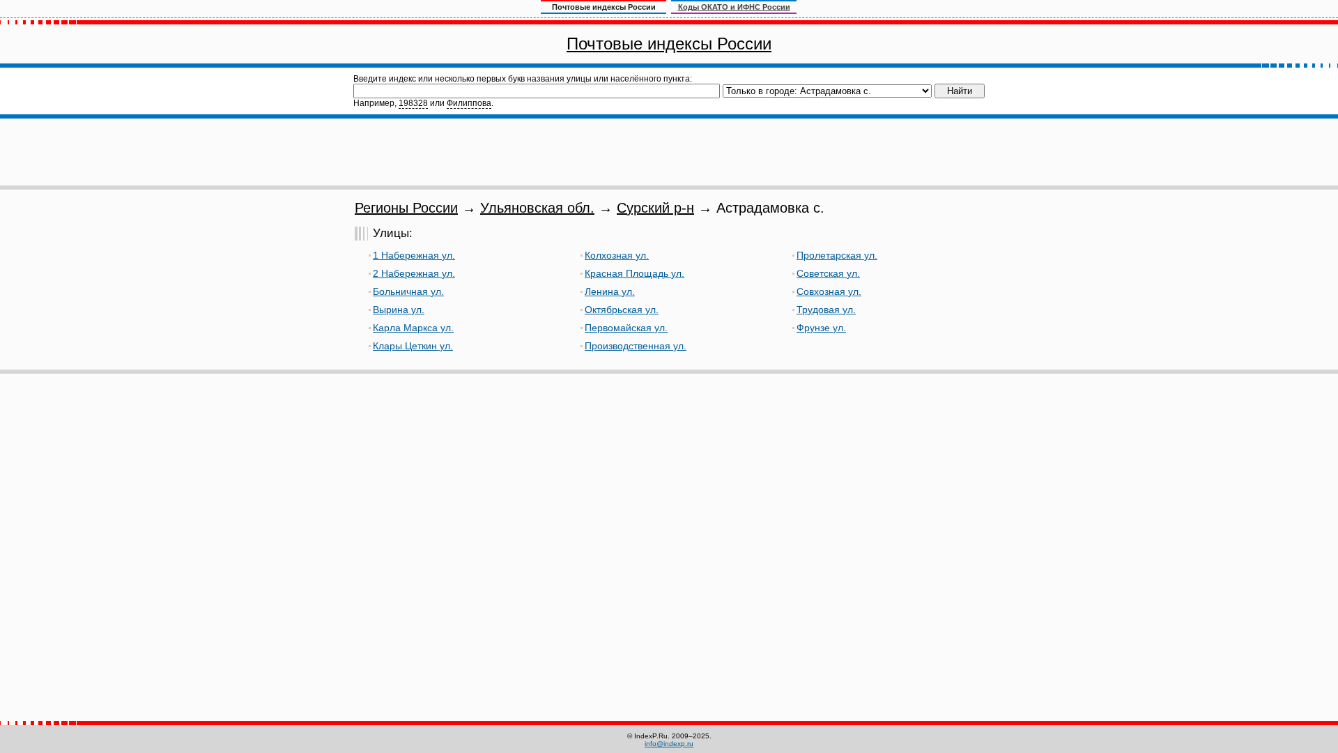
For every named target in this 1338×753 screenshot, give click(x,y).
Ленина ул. (610, 291)
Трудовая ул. (826, 309)
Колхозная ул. (617, 255)
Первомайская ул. (626, 327)
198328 (413, 103)
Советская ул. (828, 273)
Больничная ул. (408, 291)
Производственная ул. (635, 345)
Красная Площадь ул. (634, 273)
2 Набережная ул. (414, 273)
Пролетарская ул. (837, 255)
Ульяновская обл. (537, 207)
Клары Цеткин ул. (413, 345)
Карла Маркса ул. (413, 327)
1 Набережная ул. (414, 255)
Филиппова (469, 103)
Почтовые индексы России (669, 43)
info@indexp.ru (669, 743)
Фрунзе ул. (821, 327)
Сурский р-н (655, 207)
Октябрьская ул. (622, 309)
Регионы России (406, 207)
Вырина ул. (398, 309)
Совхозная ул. (829, 291)
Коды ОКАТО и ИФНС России (734, 7)
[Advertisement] (669, 152)
